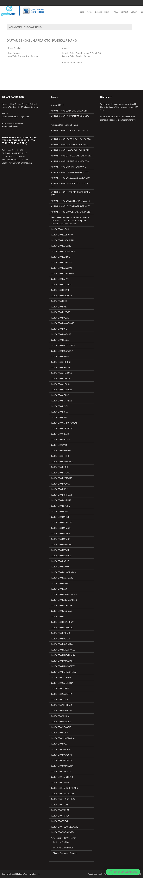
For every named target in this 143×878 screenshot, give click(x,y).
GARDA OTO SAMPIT (60, 688)
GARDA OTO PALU (59, 588)
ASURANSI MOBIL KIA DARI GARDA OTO (68, 166)
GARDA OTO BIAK (59, 306)
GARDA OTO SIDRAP (60, 732)
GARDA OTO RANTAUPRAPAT (64, 672)
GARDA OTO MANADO (60, 539)
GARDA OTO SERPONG (61, 721)
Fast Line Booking (61, 842)
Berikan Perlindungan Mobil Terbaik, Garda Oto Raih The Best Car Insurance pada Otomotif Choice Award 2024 (70, 220)
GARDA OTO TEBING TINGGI (63, 799)
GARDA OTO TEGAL (59, 804)
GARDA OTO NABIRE (60, 561)
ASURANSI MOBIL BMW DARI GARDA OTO (69, 110)
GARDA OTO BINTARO (60, 312)
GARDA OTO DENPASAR (61, 400)
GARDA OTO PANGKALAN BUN (64, 594)
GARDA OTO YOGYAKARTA (63, 832)
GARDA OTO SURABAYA (61, 760)
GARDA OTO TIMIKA (60, 810)
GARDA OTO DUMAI (59, 411)
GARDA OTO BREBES (60, 340)
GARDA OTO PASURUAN (61, 611)
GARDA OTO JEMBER (60, 456)
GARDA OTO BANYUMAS (61, 268)
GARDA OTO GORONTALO (62, 428)
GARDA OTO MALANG (60, 533)
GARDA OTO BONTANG (61, 334)
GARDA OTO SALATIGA (61, 677)
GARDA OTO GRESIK (60, 434)
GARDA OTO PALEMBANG (62, 577)
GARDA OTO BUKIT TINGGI (63, 345)
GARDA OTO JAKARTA (60, 439)
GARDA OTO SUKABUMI (61, 754)
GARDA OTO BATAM (60, 279)
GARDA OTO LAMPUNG (61, 500)
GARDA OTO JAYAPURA (61, 450)
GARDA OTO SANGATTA (61, 694)
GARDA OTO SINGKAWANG (63, 738)
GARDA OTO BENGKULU (61, 295)
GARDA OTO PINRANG (60, 633)
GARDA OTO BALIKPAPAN (62, 234)
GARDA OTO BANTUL (60, 256)
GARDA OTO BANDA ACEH (62, 240)
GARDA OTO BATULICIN (61, 284)
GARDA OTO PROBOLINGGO (63, 649)
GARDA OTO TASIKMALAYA (63, 793)
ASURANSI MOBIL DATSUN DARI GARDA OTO (71, 139)
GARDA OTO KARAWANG (62, 461)
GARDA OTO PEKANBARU (62, 627)
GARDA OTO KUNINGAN (61, 494)
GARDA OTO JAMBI (59, 445)
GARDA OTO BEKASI (60, 290)
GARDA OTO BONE (59, 328)
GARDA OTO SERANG (60, 716)
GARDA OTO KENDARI (60, 472)
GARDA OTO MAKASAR (61, 528)
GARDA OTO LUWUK (60, 511)
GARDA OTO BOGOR (60, 317)
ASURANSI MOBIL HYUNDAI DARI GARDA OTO (71, 155)
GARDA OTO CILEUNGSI (61, 389)
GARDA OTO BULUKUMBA (62, 351)
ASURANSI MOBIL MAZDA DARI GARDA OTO (70, 177)
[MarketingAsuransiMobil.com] (22, 10)
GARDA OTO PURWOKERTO (63, 666)
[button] (123, 872)
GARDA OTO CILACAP (60, 378)
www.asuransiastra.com (12, 123)
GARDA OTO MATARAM (61, 544)
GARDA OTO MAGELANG (61, 522)
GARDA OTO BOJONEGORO (62, 323)
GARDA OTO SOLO (59, 743)
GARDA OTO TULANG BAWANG (64, 826)
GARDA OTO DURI (59, 417)
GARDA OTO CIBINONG (61, 362)
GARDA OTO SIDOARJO (61, 727)
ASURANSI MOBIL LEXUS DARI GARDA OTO (70, 172)
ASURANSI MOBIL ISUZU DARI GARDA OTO (70, 161)
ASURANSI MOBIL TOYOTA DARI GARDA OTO (70, 212)
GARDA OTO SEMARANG (61, 705)
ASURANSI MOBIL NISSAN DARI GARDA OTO (70, 200)
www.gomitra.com (10, 126)
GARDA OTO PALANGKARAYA (64, 572)
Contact (124, 12)
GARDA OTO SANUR (59, 699)
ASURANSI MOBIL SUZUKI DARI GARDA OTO (70, 206)
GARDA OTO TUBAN (60, 821)
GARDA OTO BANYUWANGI (63, 273)
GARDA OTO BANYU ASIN (62, 262)
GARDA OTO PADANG (60, 566)
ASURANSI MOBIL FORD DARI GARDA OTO (69, 144)
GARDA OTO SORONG (60, 749)
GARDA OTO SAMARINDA (62, 683)
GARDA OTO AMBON (60, 229)
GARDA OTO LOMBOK (60, 506)
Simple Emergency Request (65, 853)
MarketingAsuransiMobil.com (27, 874)
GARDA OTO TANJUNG (60, 782)
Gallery (134, 12)
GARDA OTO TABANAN (61, 771)
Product (107, 12)
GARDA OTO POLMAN (60, 638)
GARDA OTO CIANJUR (60, 356)
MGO (116, 12)
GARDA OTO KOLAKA (60, 483)
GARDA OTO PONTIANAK (62, 644)
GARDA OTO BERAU (59, 301)
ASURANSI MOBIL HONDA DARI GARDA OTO (70, 150)
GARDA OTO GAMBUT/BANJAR (64, 422)
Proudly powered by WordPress (100, 874)
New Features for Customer (63, 838)
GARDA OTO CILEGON (60, 384)
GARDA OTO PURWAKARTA (63, 660)
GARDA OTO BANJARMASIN (63, 251)
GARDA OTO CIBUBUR (60, 367)
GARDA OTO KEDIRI (60, 467)
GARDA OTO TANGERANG (62, 777)
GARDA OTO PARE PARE (61, 605)
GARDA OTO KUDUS (59, 489)
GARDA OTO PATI (58, 616)
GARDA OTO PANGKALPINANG (64, 600)
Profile (89, 12)
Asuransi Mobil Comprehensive (64, 125)
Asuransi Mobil (57, 105)
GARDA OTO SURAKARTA (62, 766)
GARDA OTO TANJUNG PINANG (64, 788)
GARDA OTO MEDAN (60, 550)
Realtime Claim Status (63, 847)
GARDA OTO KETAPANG (61, 478)
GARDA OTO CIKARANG (61, 373)
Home (81, 12)
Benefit (98, 12)
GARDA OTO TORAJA (60, 815)
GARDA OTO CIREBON (60, 395)
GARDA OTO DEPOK (59, 406)
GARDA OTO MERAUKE (61, 555)
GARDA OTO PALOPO (60, 583)
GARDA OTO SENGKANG (61, 710)
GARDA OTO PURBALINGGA (63, 655)
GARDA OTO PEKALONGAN (62, 622)
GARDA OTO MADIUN (60, 517)
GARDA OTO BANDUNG (61, 245)
